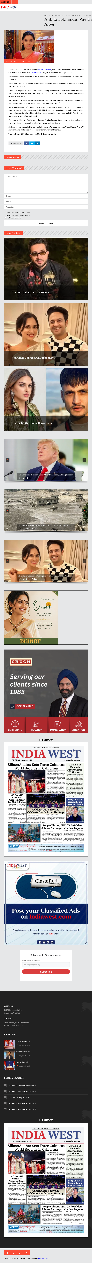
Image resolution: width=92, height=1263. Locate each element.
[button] (46, 460)
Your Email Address (31, 960)
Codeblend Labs (43, 1258)
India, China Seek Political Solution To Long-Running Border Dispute (45, 527)
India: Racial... (22, 1062)
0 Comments (13, 61)
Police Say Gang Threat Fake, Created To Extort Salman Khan (45, 579)
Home (46, 15)
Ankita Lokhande (44, 70)
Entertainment (58, 15)
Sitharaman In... (23, 1041)
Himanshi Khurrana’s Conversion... (33, 423)
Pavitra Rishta (36, 72)
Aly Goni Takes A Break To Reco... (32, 292)
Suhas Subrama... (24, 1052)
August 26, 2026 (24, 1045)
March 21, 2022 (26, 61)
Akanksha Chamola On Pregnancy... (33, 357)
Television (70, 15)
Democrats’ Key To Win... (19, 1097)
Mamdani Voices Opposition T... (23, 1085)
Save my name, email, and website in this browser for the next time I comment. (18, 215)
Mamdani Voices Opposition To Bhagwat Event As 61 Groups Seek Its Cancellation (45, 476)
